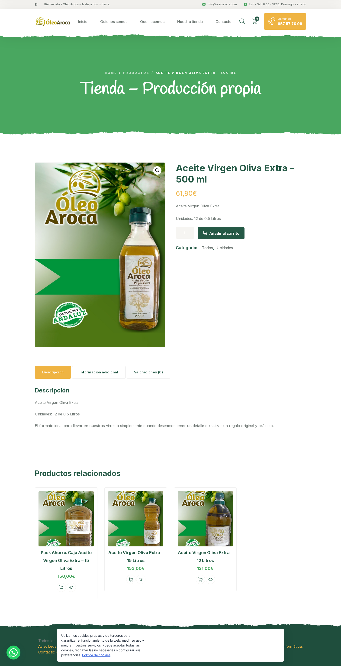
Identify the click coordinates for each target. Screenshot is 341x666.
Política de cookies (96, 655)
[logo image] (52, 21)
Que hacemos (152, 21)
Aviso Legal (48, 646)
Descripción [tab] (53, 372)
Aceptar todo (165, 645)
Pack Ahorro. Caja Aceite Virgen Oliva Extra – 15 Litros (66, 560)
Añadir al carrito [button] (61, 587)
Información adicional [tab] (99, 372)
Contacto (224, 21)
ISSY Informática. (288, 646)
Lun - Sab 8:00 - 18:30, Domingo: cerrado (277, 4)
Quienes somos (113, 21)
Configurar (232, 645)
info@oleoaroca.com (222, 4)
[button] (157, 170)
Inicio (82, 21)
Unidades (225, 247)
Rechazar (198, 645)
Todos (207, 247)
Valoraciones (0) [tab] (148, 372)
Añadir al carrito (224, 233)
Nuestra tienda (190, 21)
